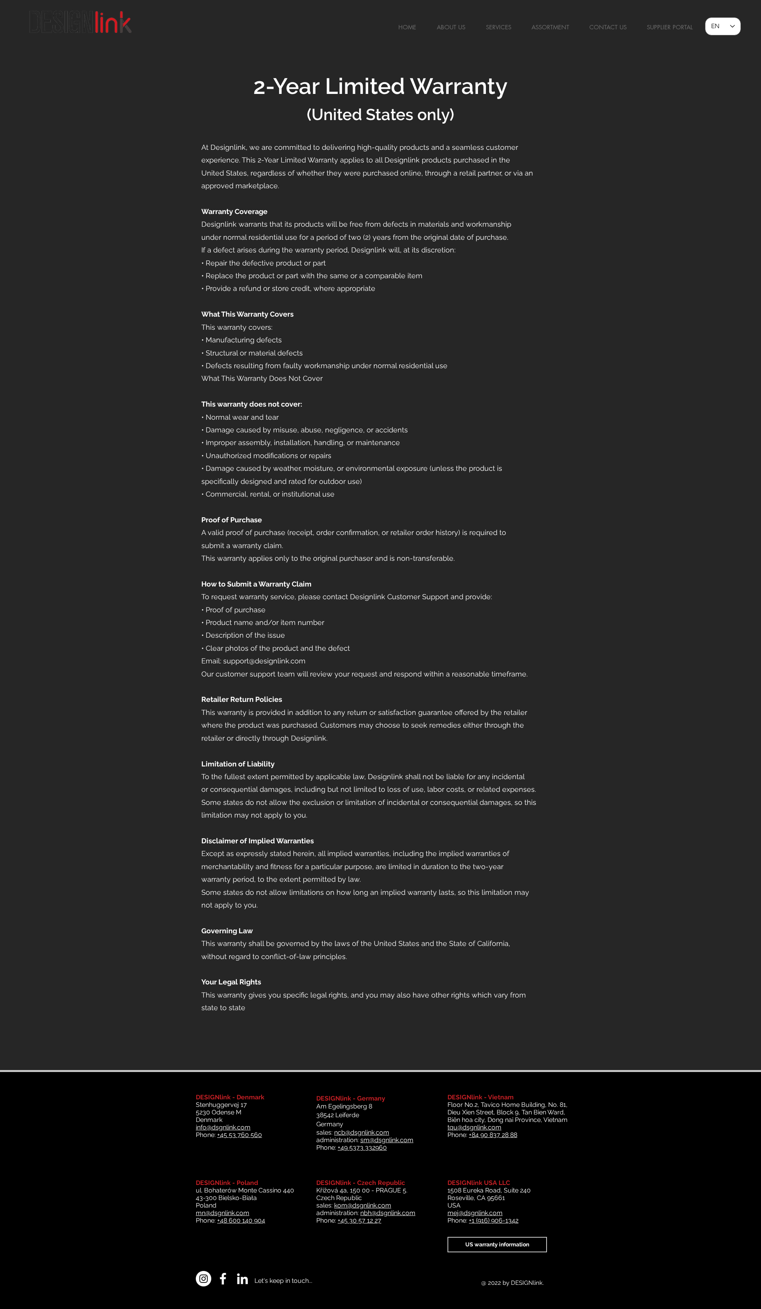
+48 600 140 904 (241, 1220)
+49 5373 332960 (362, 1147)
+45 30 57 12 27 (359, 1220)
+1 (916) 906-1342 (493, 1220)
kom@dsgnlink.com (362, 1205)
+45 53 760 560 (239, 1135)
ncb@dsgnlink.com (361, 1132)
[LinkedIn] (242, 1278)
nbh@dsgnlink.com (387, 1213)
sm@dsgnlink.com (386, 1140)
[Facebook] (223, 1278)
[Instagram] (203, 1278)
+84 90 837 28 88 (493, 1135)
